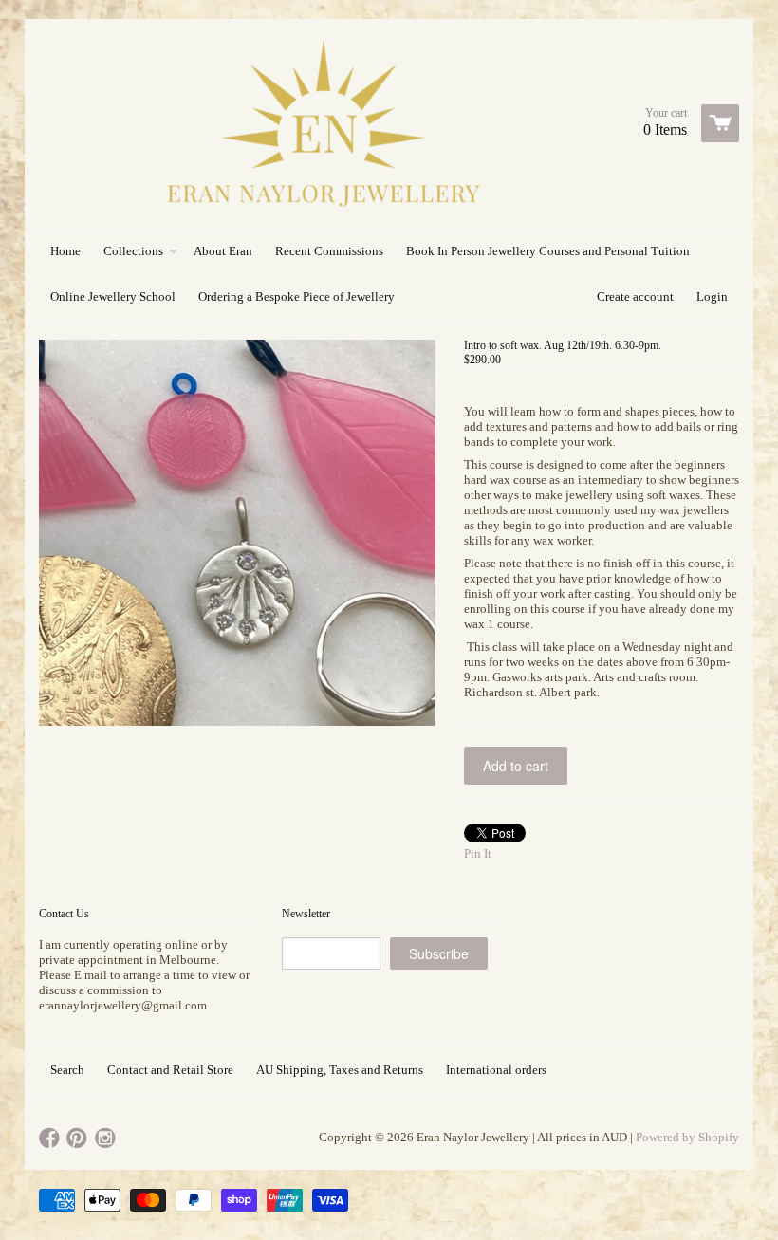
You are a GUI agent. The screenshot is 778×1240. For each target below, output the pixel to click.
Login (712, 296)
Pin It (477, 853)
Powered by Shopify (687, 1137)
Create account (635, 296)
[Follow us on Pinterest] (78, 1139)
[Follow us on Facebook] (51, 1139)
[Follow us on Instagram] (107, 1139)
